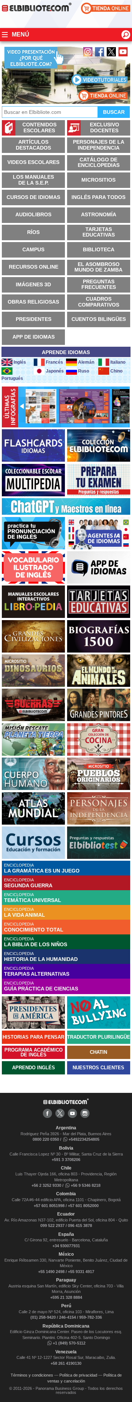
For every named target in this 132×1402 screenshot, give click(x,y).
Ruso (83, 371)
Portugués (12, 378)
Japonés (55, 371)
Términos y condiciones (32, 1375)
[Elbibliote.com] (66, 1103)
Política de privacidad (78, 1375)
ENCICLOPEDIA (42, 868)
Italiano (117, 362)
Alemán (86, 362)
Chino (116, 371)
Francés (54, 362)
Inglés (20, 362)
